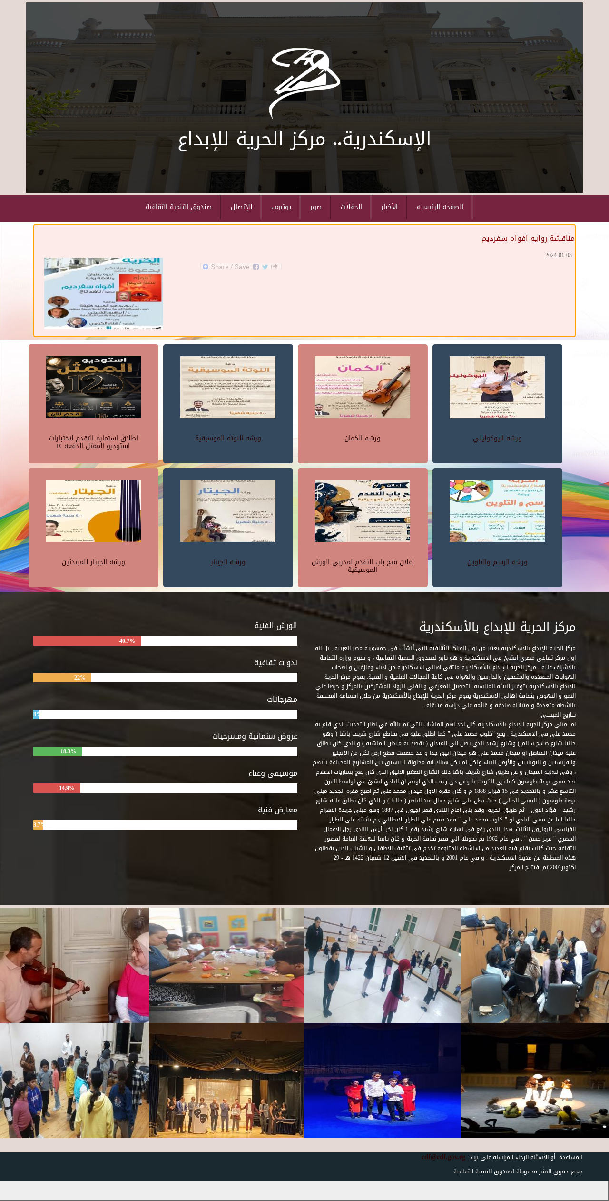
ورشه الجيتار (228, 562)
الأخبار (389, 206)
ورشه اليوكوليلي (497, 438)
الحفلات (351, 206)
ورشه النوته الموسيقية (228, 438)
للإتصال (241, 206)
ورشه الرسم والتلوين (497, 562)
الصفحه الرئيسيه (440, 206)
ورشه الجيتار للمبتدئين (93, 562)
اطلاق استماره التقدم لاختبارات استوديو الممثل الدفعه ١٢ (93, 442)
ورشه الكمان (362, 438)
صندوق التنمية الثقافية (179, 206)
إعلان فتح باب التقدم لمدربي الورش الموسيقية (363, 566)
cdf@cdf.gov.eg (440, 1157)
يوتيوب (281, 206)
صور (316, 206)
